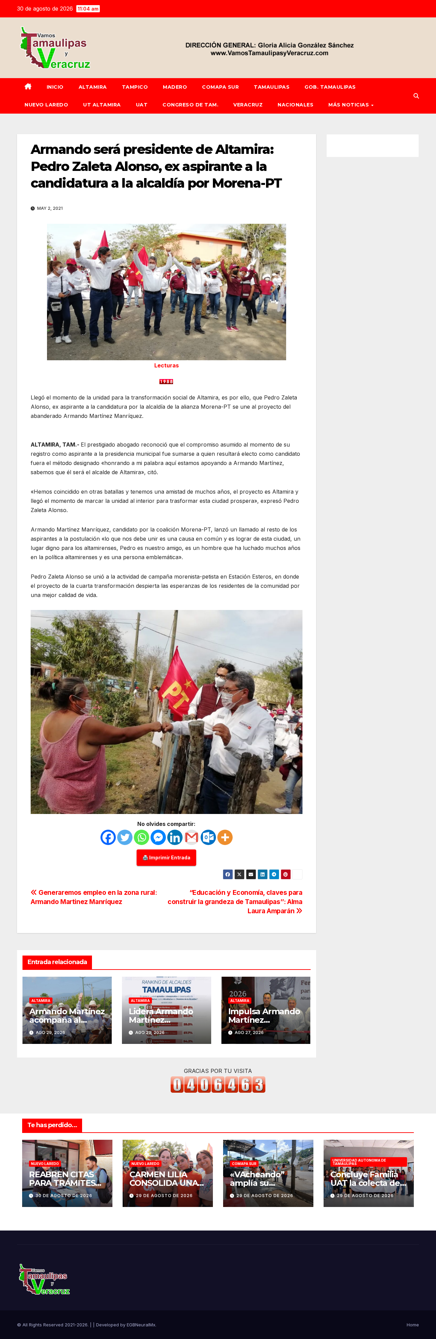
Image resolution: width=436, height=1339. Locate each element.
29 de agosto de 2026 (164, 1195)
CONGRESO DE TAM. (190, 105)
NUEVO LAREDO (46, 105)
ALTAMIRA (93, 87)
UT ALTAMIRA (102, 105)
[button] (416, 95)
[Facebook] (108, 837)
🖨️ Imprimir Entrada (166, 857)
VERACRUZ (248, 105)
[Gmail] (191, 837)
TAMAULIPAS (272, 87)
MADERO (175, 87)
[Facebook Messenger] (158, 837)
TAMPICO (135, 87)
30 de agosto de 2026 (63, 1195)
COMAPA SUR (220, 87)
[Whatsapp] (141, 837)
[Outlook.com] (208, 837)
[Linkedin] (175, 837)
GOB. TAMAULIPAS (330, 87)
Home (413, 1324)
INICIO (55, 87)
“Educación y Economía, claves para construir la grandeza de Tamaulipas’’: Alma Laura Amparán (235, 901)
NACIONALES (295, 105)
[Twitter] (125, 837)
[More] (225, 837)
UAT (142, 105)
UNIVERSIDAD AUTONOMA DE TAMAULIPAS (359, 1162)
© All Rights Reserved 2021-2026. (53, 1324)
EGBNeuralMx (141, 1324)
